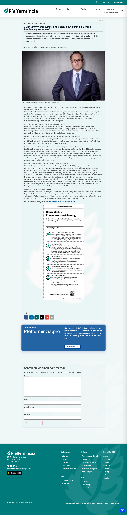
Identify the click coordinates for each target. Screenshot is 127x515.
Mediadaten (66, 462)
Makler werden (87, 465)
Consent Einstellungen (72, 503)
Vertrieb (106, 469)
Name (26, 399)
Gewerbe (106, 465)
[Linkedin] (11, 466)
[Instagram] (14, 466)
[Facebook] (8, 466)
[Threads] (16, 466)
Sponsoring (86, 485)
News (58, 9)
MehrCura (65, 484)
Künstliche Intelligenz (89, 469)
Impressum (100, 503)
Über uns (110, 9)
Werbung (85, 481)
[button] (26, 317)
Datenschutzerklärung (112, 503)
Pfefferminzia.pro (111, 12)
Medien (84, 9)
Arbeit (105, 456)
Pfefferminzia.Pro (68, 481)
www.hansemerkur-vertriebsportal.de (62, 202)
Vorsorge (106, 472)
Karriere (65, 459)
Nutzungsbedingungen (88, 503)
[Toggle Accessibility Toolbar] (122, 510)
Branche (106, 478)
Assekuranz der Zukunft (90, 456)
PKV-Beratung (87, 459)
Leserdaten (66, 465)
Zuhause (106, 475)
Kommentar (28, 376)
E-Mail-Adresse (29, 407)
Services (97, 9)
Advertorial (63, 47)
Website (27, 414)
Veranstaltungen (88, 488)
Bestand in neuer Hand (90, 462)
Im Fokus (70, 9)
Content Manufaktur (69, 469)
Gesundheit (107, 459)
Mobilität (106, 462)
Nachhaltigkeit (87, 472)
